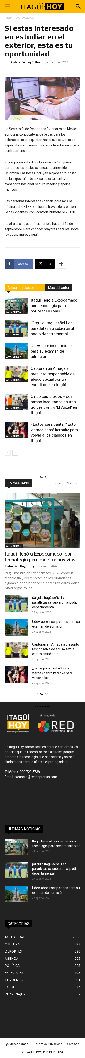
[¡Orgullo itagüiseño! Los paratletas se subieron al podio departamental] (16, 328)
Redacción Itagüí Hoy (25, 62)
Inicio (8, 18)
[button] (7, 6)
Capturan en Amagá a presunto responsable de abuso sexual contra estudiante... (55, 649)
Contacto (73, 1044)
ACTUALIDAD (25, 18)
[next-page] (15, 453)
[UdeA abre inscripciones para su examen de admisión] (16, 351)
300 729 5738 (30, 772)
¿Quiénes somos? (17, 1044)
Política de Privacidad (48, 1044)
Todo (57, 483)
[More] (61, 264)
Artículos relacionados (25, 287)
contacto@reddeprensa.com (35, 777)
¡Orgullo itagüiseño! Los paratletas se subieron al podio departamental (52, 328)
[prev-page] (8, 453)
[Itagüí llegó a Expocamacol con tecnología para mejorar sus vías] (16, 306)
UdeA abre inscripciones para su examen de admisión (52, 351)
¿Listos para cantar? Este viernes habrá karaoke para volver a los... (52, 673)
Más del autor (58, 287)
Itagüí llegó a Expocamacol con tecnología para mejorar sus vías (54, 305)
